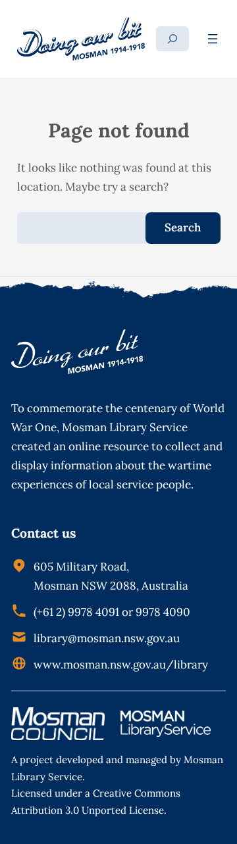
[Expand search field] (172, 39)
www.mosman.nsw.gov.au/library (121, 664)
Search (183, 227)
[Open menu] (213, 39)
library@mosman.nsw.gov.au (107, 638)
